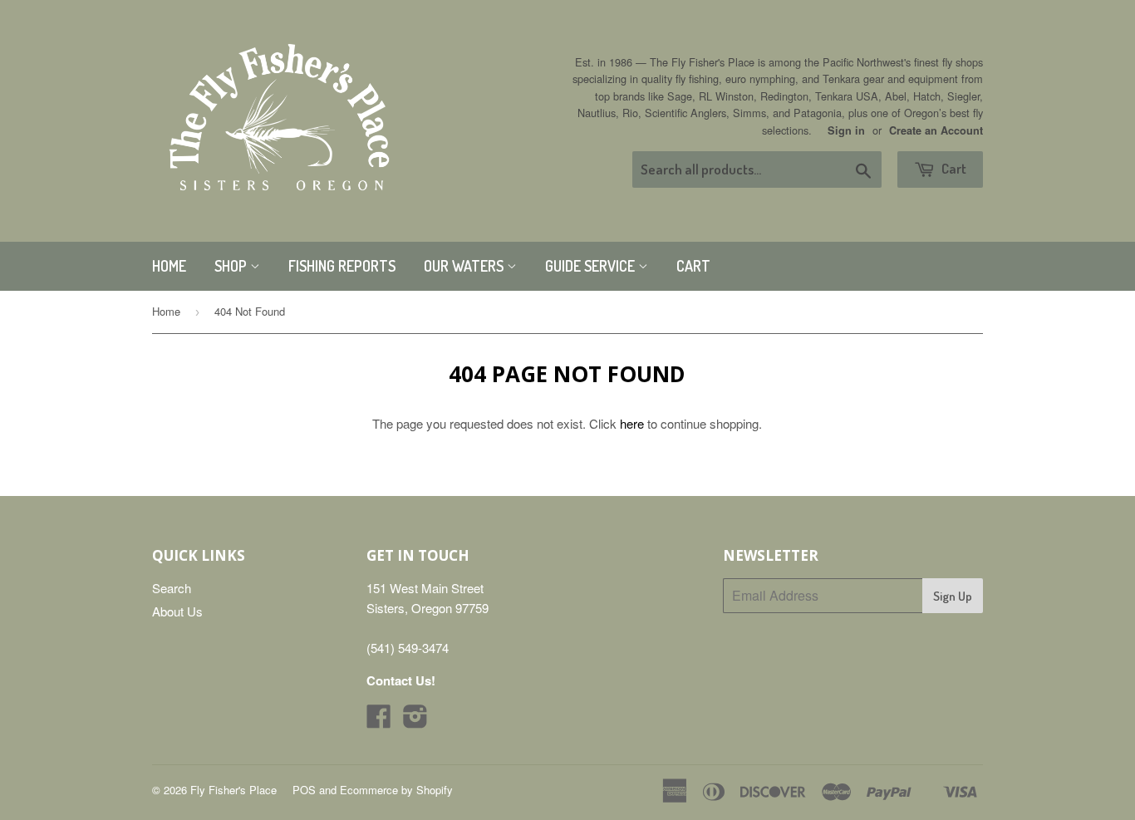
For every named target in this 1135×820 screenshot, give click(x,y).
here (632, 423)
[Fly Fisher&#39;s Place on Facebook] (378, 720)
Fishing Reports (342, 266)
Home (169, 266)
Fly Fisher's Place (233, 790)
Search (171, 588)
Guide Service (591, 266)
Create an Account (936, 130)
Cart (952, 168)
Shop (232, 266)
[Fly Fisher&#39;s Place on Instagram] (415, 720)
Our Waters (465, 266)
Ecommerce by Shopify (396, 790)
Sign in (846, 130)
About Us (177, 611)
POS (304, 790)
